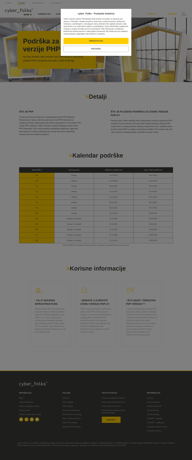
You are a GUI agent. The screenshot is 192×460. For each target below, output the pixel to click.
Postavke (96, 49)
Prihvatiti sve (96, 41)
